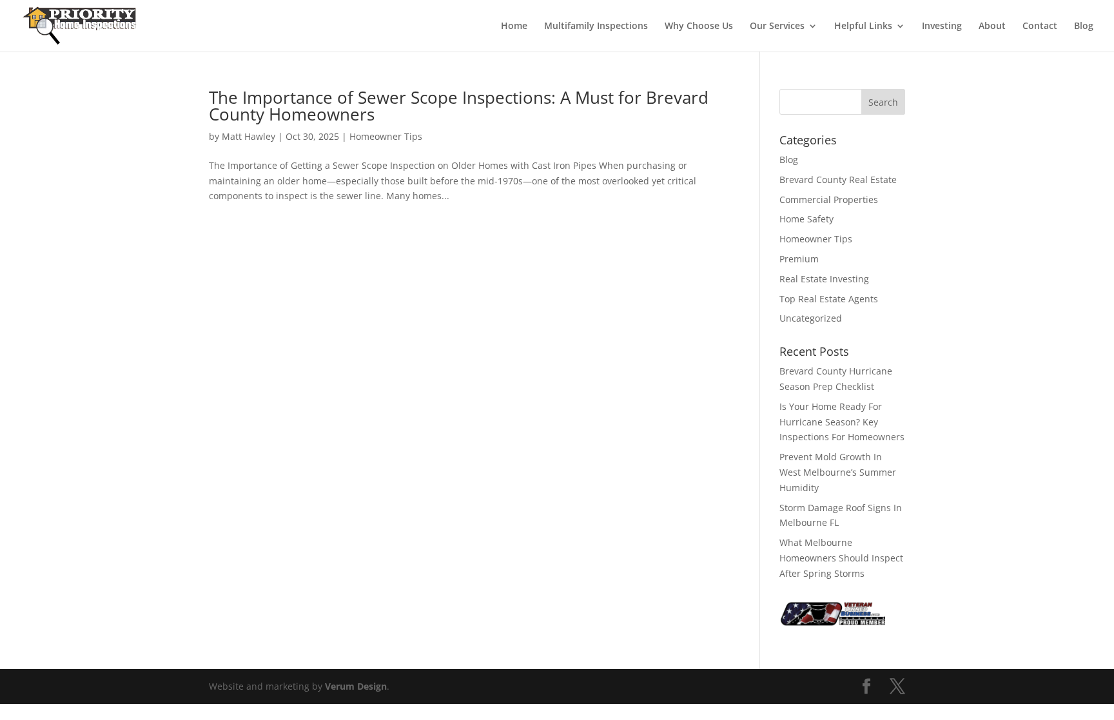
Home (514, 26)
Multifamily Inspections (596, 26)
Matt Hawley (248, 136)
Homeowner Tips (385, 136)
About (992, 26)
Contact (1039, 26)
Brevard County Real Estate (838, 179)
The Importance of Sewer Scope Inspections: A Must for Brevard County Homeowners (458, 106)
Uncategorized (810, 318)
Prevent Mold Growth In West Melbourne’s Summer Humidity (837, 472)
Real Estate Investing (824, 279)
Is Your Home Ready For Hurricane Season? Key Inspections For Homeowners (841, 421)
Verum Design (356, 686)
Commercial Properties (828, 199)
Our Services (777, 26)
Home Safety (806, 219)
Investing (942, 26)
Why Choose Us (699, 26)
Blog (1083, 26)
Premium (799, 259)
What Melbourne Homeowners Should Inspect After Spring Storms (841, 557)
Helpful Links (863, 26)
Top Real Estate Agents (828, 299)
